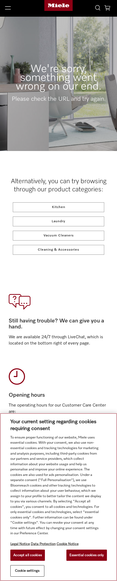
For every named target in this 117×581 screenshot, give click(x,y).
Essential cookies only (86, 555)
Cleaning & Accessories (58, 249)
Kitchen (58, 207)
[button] (19, 8)
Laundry (58, 221)
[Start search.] (97, 7)
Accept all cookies (27, 555)
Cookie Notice (68, 544)
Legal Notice (20, 544)
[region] (58, 497)
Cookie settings (27, 571)
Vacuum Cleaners (59, 235)
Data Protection (43, 544)
